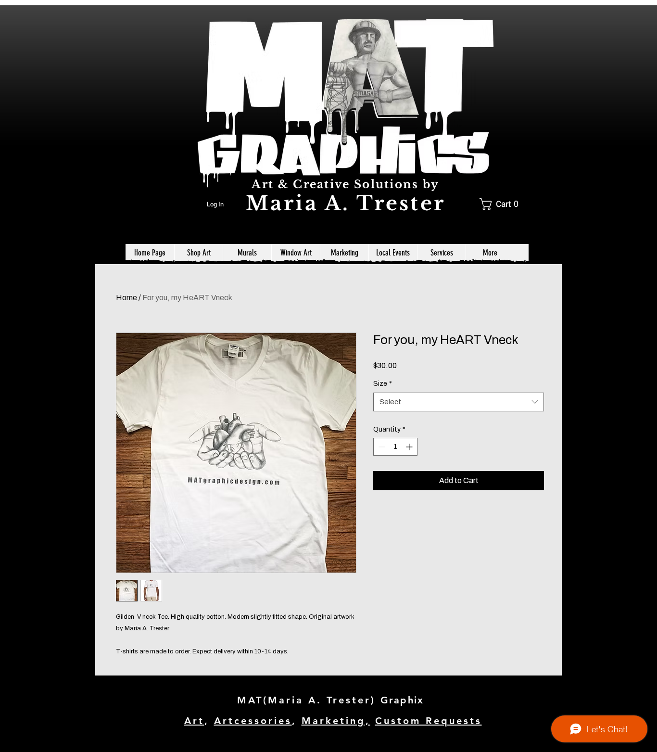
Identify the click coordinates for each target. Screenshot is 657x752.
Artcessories (253, 721)
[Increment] (410, 446)
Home (126, 297)
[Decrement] (381, 446)
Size (382, 383)
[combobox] (458, 402)
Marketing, (336, 721)
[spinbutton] (395, 446)
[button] (502, 204)
